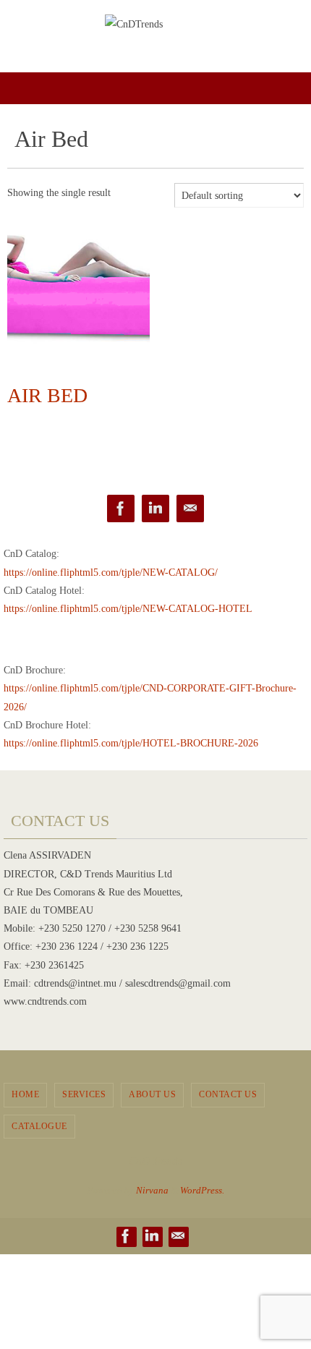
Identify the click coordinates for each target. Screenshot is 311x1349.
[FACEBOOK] (121, 509)
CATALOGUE (39, 1126)
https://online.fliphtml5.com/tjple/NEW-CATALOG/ (111, 572)
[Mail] (190, 509)
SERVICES (84, 1094)
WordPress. (202, 1190)
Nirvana (152, 1190)
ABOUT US (152, 1094)
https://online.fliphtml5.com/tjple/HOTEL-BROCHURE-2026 (131, 743)
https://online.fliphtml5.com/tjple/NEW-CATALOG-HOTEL (128, 608)
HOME (25, 1094)
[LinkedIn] (155, 509)
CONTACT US (228, 1094)
